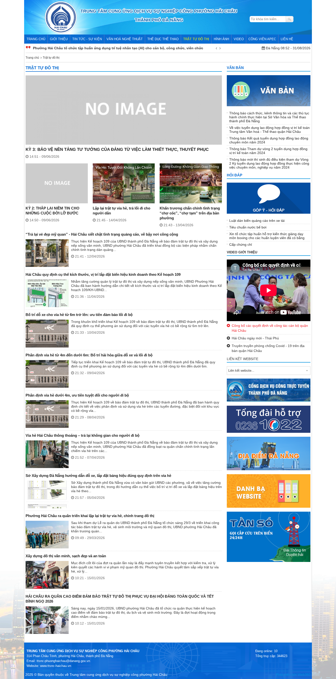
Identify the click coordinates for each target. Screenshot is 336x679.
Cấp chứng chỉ (240, 244)
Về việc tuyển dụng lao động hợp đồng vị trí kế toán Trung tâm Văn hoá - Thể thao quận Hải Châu (269, 130)
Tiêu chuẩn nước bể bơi (247, 227)
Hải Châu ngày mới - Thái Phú (255, 338)
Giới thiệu (59, 39)
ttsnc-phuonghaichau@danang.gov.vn (63, 661)
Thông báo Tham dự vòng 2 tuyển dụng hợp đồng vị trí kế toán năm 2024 (268, 151)
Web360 (304, 675)
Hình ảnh (221, 39)
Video (239, 39)
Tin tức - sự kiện (87, 39)
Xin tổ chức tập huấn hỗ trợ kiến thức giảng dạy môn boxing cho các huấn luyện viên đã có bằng (267, 236)
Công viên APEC (262, 39)
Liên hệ (287, 39)
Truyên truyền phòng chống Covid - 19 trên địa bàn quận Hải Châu (268, 348)
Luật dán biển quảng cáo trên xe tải (257, 221)
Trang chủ (36, 39)
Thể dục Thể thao (163, 39)
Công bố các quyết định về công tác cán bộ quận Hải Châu (270, 328)
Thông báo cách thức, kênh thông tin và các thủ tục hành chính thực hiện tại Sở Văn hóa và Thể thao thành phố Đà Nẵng (269, 117)
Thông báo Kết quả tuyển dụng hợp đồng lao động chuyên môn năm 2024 (268, 140)
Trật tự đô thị (196, 39)
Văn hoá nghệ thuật (125, 39)
